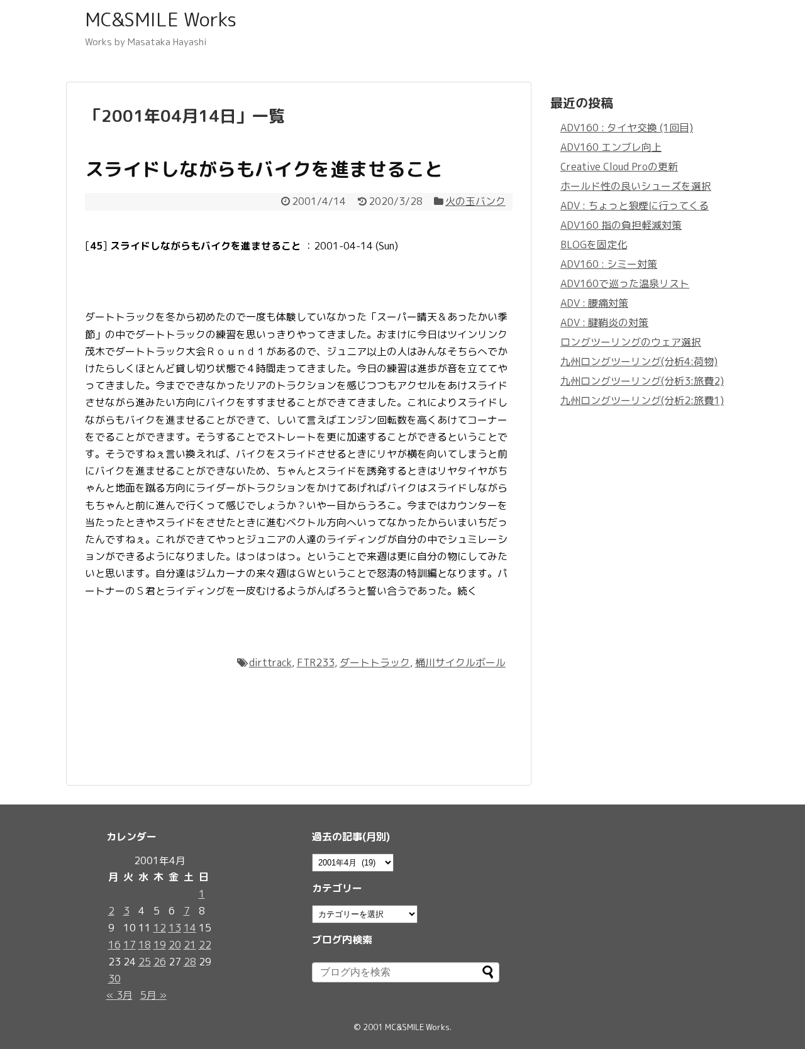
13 (175, 928)
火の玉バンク (475, 201)
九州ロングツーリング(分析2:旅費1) (642, 400)
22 (205, 945)
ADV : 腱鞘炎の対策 (604, 322)
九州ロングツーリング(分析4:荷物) (639, 361)
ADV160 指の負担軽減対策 (621, 225)
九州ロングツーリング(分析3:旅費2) (642, 381)
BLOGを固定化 (593, 244)
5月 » (153, 995)
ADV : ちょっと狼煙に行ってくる (634, 205)
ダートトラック (375, 662)
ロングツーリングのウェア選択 (630, 342)
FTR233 (316, 662)
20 (175, 945)
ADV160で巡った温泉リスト (624, 283)
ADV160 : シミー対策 (608, 264)
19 (159, 945)
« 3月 (119, 995)
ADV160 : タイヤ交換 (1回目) (626, 128)
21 (190, 945)
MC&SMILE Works (160, 19)
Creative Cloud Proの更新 (619, 166)
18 (144, 945)
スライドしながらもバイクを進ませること (264, 169)
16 (114, 945)
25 (144, 962)
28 (190, 962)
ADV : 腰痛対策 (594, 303)
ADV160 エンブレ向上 (611, 147)
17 (129, 945)
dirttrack (270, 662)
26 (159, 962)
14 (190, 928)
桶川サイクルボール (460, 662)
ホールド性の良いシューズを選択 (635, 186)
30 (114, 979)
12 (159, 928)
